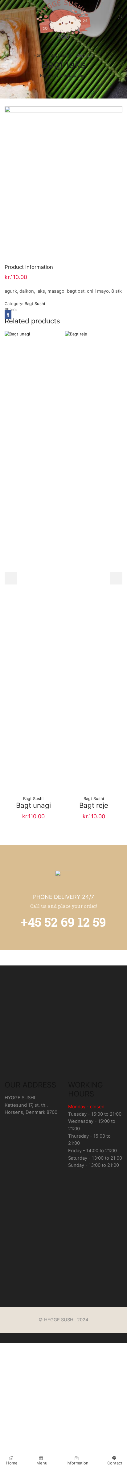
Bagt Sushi (61, 55)
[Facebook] (59, 36)
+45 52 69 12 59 (63, 922)
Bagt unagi (33, 805)
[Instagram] (63, 36)
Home (39, 55)
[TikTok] (68, 36)
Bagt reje (93, 805)
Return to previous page (63, 75)
